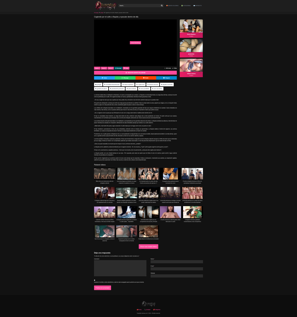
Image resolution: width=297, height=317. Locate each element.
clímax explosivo (128, 84)
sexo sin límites (157, 89)
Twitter (105, 78)
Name (153, 259)
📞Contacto (147, 309)
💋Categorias (156, 309)
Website (153, 273)
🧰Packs (139, 309)
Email (152, 266)
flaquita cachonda (167, 84)
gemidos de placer (102, 89)
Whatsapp (125, 78)
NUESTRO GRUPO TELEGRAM (136, 73)
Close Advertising (135, 43)
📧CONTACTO (197, 5)
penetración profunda (117, 89)
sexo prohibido (144, 89)
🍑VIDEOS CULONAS (172, 5)
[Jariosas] (105, 5)
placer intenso (132, 89)
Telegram (167, 78)
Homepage (96, 12)
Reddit (146, 78)
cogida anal (141, 84)
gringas (101, 12)
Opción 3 (111, 68)
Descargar (119, 68)
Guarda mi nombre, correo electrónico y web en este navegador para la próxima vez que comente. (119, 282)
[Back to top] (293, 312)
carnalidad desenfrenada (112, 84)
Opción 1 (97, 68)
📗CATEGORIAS (186, 5)
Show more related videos (148, 246)
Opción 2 (104, 68)
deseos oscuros (153, 84)
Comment (96, 259)
